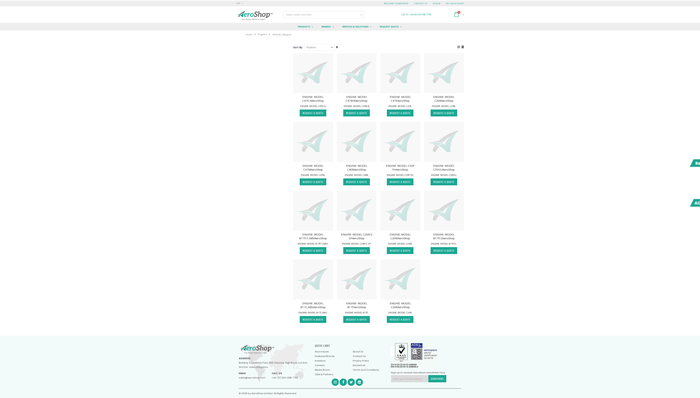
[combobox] (323, 14)
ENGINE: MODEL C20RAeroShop (400, 305)
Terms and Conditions (366, 370)
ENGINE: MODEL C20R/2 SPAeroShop (356, 236)
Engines (262, 34)
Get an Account (455, 3)
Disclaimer (359, 365)
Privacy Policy (361, 360)
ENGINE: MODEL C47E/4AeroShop (313, 98)
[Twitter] (351, 382)
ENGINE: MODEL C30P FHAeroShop (400, 167)
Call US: (416, 14)
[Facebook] (343, 382)
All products (322, 351)
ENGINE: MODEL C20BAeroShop (443, 98)
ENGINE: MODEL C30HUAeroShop (444, 167)
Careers (320, 365)
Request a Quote (313, 113)
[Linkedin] (359, 382)
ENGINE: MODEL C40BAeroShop (356, 167)
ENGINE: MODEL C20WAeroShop (400, 236)
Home (249, 34)
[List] (462, 47)
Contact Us (420, 3)
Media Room (322, 370)
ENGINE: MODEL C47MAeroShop (313, 167)
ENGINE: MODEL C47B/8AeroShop (357, 98)
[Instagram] (335, 382)
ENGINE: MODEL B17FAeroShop (356, 305)
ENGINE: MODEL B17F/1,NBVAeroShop (313, 236)
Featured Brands (325, 356)
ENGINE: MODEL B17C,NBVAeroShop (313, 305)
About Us (358, 351)
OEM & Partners (324, 374)
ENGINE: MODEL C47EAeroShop (400, 98)
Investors (320, 360)
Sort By (297, 47)
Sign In (436, 3)
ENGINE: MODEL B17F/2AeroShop (444, 236)
